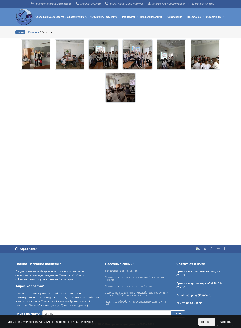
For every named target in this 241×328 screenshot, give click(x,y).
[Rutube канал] (211, 248)
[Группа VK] (205, 248)
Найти (178, 314)
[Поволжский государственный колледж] (24, 17)
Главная (33, 32)
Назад (20, 32)
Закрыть (225, 321)
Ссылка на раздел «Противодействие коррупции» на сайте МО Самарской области (137, 294)
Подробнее (86, 321)
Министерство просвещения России (129, 286)
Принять (206, 321)
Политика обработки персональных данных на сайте (135, 303)
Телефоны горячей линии (122, 270)
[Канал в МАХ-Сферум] (198, 248)
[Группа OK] (225, 248)
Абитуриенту (97, 17)
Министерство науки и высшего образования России (134, 278)
